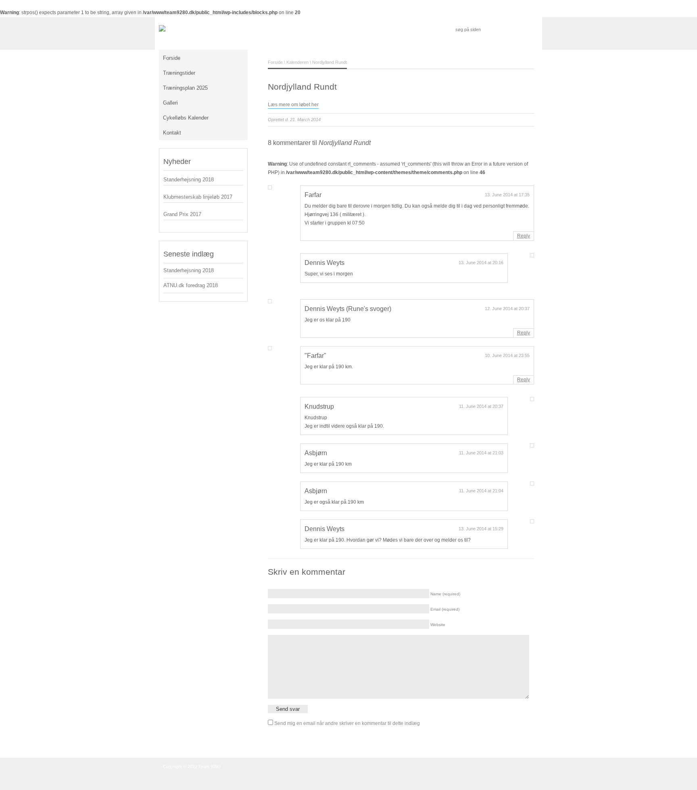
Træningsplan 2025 (185, 88)
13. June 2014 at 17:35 (507, 194)
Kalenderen (297, 62)
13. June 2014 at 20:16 (481, 262)
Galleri (170, 103)
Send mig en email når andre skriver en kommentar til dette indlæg (347, 723)
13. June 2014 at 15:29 (481, 528)
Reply (523, 236)
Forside (171, 58)
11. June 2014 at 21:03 (481, 452)
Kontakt (172, 133)
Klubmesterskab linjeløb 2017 (197, 197)
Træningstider (179, 73)
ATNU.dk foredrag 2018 (190, 285)
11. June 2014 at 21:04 (481, 490)
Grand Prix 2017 (182, 214)
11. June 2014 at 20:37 (481, 406)
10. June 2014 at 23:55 (507, 355)
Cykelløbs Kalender (186, 118)
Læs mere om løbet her (293, 104)
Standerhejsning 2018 (188, 179)
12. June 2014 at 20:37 (507, 308)
